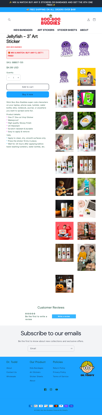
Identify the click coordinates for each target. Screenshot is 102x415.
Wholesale (11, 376)
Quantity (9, 73)
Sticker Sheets (36, 376)
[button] (9, 19)
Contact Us (11, 372)
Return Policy (59, 368)
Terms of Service (60, 376)
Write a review (64, 316)
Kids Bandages (36, 368)
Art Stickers (35, 372)
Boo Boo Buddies (47, 410)
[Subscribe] (71, 349)
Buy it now (27, 94)
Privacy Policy (59, 372)
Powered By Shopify (60, 410)
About (9, 368)
